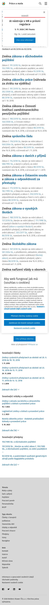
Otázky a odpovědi (9, 527)
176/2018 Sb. (15, 141)
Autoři (4, 558)
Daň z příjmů (7, 494)
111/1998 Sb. (41, 220)
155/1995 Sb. (7, 68)
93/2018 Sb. (38, 71)
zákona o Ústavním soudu (29, 175)
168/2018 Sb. (15, 217)
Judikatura (6, 521)
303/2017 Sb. (21, 232)
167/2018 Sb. (15, 249)
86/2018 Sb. (7, 235)
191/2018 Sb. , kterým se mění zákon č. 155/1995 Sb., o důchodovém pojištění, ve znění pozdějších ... (24, 449)
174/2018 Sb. (15, 161)
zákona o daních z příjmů (29, 156)
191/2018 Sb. (15, 65)
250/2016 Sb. (35, 194)
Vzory (4, 537)
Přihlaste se (33, 344)
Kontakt (5, 551)
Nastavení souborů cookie (12, 583)
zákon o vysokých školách (21, 226)
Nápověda (6, 564)
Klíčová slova (7, 561)
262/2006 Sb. (7, 92)
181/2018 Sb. (15, 89)
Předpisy (5, 534)
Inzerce (5, 554)
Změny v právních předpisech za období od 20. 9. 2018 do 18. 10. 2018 (24, 358)
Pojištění (5, 497)
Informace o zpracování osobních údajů (18, 577)
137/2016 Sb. (7, 220)
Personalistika (7, 504)
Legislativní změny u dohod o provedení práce (23, 411)
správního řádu (22, 136)
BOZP (4, 507)
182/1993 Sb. (7, 191)
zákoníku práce (22, 79)
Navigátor (6, 541)
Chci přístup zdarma (24, 339)
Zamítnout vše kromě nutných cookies (24, 323)
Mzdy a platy (7, 490)
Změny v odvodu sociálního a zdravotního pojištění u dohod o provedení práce (21, 402)
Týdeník (5, 568)
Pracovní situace (8, 531)
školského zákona (24, 244)
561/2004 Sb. (7, 252)
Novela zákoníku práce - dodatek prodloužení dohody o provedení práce (23, 420)
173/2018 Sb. (15, 188)
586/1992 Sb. (7, 164)
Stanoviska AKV (8, 524)
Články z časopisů (9, 517)
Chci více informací (24, 40)
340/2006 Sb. (7, 122)
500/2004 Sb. (8, 144)
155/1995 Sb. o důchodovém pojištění (19, 442)
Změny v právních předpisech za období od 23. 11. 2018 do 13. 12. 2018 (23, 379)
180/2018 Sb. (15, 119)
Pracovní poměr (8, 501)
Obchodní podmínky (10, 580)
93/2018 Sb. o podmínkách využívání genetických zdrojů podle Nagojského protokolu (24, 457)
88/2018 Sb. (7, 98)
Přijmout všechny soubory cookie (24, 316)
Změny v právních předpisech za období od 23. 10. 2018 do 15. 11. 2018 (23, 369)
